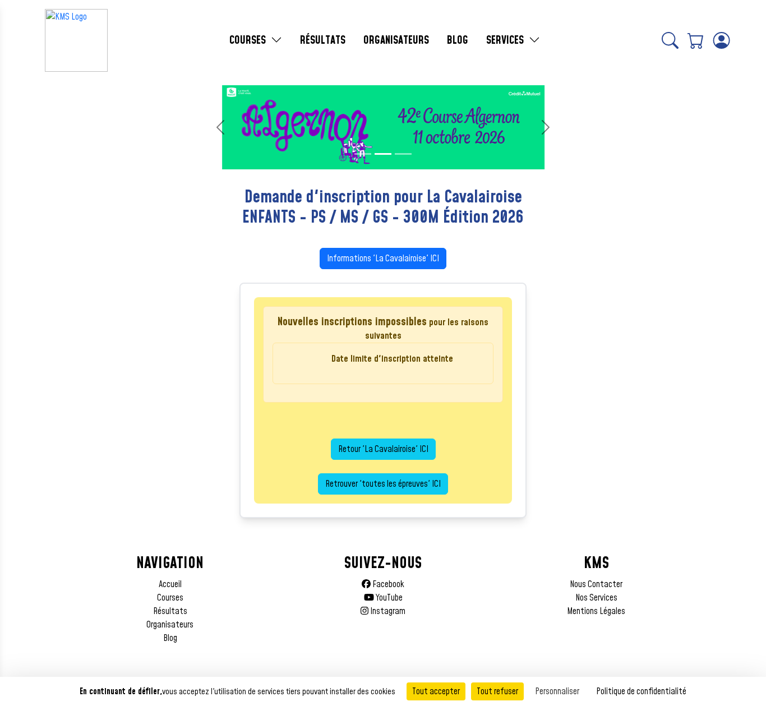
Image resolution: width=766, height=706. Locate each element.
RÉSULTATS (322, 40)
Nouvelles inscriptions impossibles (352, 321)
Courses (170, 598)
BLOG (457, 40)
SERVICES (506, 40)
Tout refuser (497, 691)
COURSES (249, 40)
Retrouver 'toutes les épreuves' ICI (383, 484)
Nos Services (596, 598)
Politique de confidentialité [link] (641, 691)
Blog (170, 638)
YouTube (388, 598)
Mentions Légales (596, 611)
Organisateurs (169, 625)
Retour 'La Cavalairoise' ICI (383, 449)
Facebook (387, 584)
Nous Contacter (596, 584)
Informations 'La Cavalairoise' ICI (383, 258)
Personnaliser (557, 691)
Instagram (386, 611)
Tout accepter (436, 691)
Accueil (170, 584)
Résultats (170, 611)
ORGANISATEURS (396, 40)
